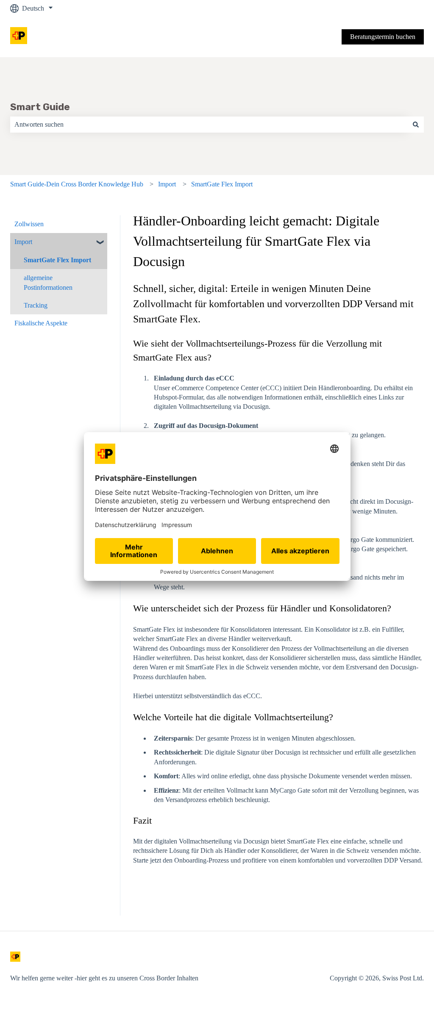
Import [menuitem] (23, 241)
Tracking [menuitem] (35, 305)
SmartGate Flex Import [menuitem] (57, 260)
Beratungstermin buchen (382, 36)
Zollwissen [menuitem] (29, 224)
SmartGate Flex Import (222, 184)
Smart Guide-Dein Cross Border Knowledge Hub (76, 184)
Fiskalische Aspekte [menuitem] (40, 323)
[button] (100, 242)
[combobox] (209, 125)
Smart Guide (40, 107)
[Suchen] (416, 125)
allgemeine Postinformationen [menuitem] (48, 282)
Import (167, 184)
